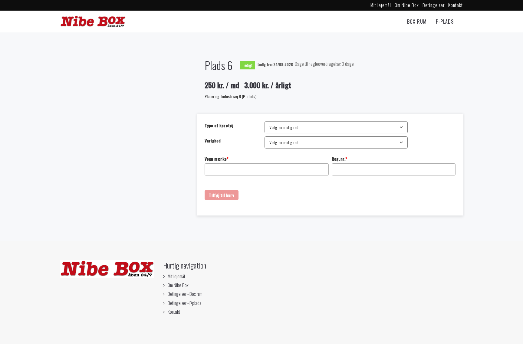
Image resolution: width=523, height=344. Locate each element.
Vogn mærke (217, 159)
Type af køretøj (219, 125)
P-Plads (445, 21)
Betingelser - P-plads (184, 302)
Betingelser (434, 5)
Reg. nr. (339, 159)
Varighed (213, 140)
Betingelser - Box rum (185, 293)
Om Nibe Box (407, 5)
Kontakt (455, 5)
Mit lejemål (380, 5)
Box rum (417, 21)
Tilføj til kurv (221, 195)
